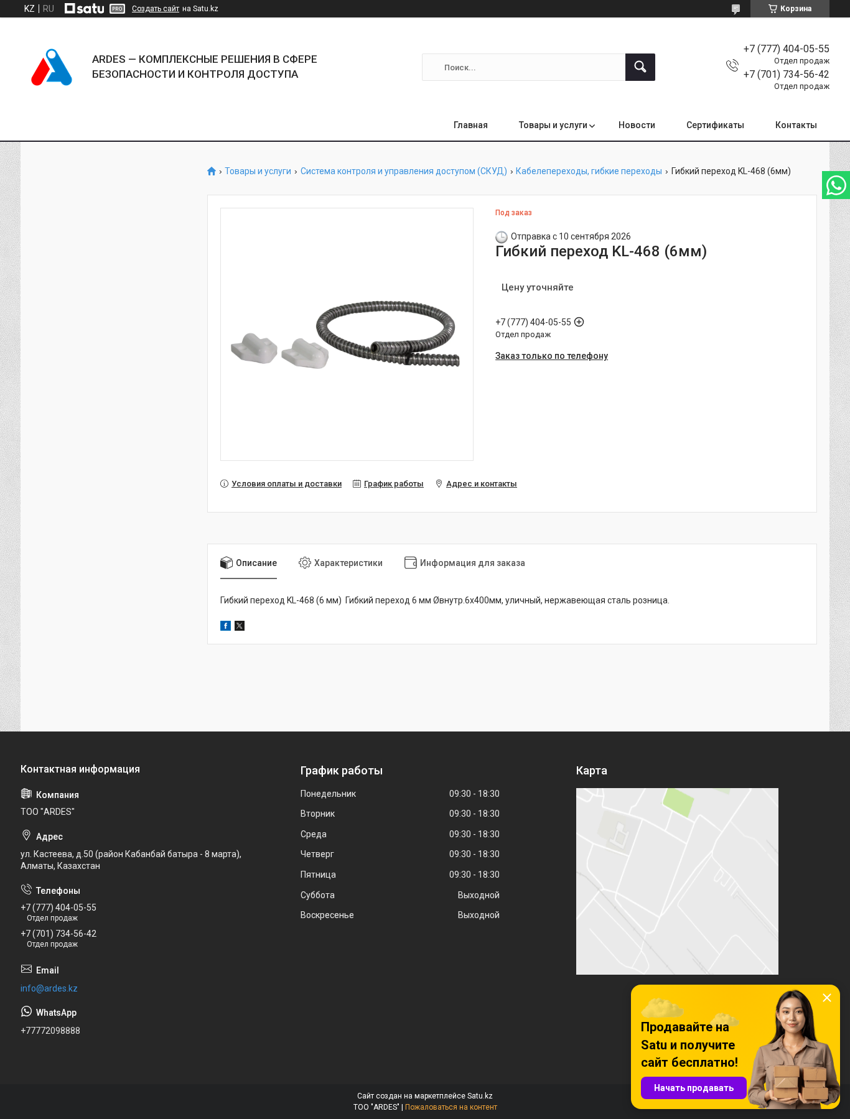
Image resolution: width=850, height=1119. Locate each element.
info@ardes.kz (49, 988)
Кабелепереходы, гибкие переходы (589, 171)
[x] (240, 628)
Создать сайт (155, 8)
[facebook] (225, 628)
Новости (637, 125)
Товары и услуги (553, 125)
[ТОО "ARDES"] (52, 67)
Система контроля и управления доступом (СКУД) (404, 171)
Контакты (796, 125)
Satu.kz (480, 1096)
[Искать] (640, 67)
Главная (471, 125)
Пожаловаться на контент (451, 1107)
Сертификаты (715, 125)
